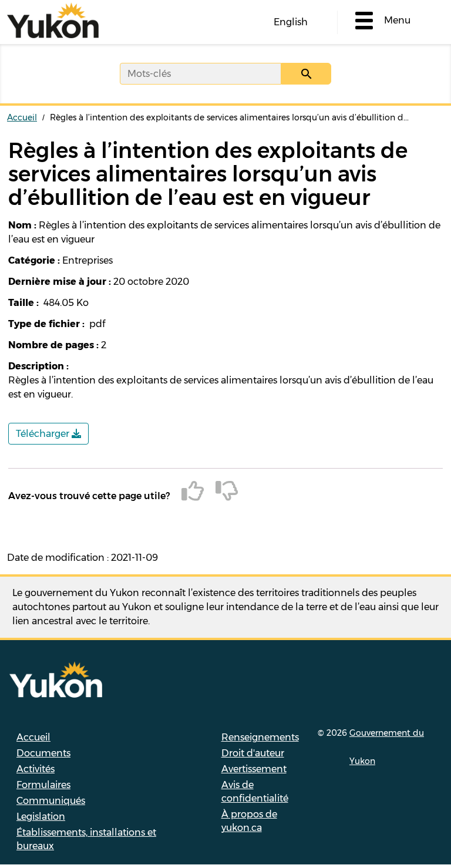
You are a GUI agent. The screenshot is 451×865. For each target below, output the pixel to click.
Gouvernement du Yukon (386, 747)
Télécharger (44, 433)
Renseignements (260, 737)
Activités (35, 769)
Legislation (40, 816)
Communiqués (50, 800)
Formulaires (43, 784)
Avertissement (254, 769)
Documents (43, 753)
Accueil (22, 117)
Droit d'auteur (252, 753)
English (291, 22)
